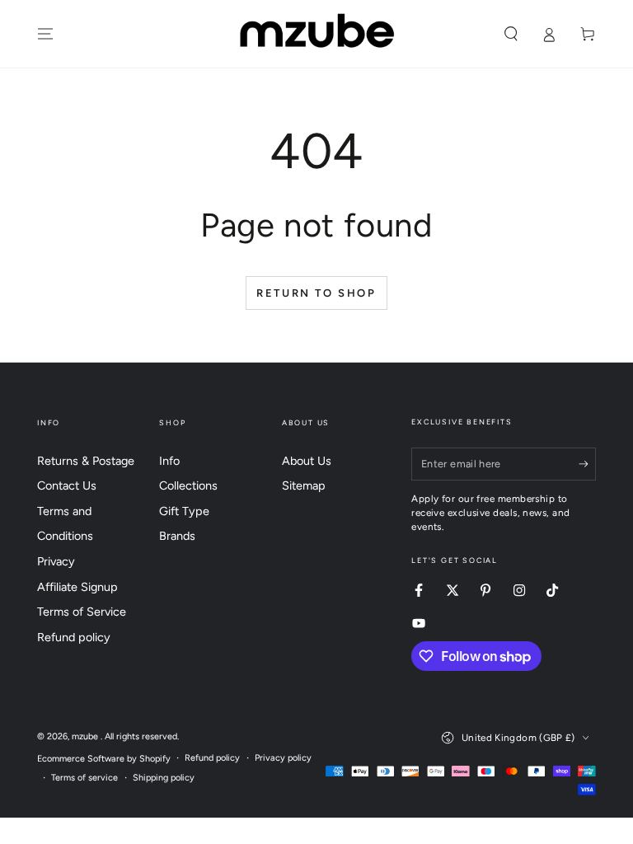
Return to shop (316, 293)
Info (169, 460)
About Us (306, 460)
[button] (510, 33)
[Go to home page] (317, 33)
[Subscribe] (587, 464)
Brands (177, 535)
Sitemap (304, 485)
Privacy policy (283, 758)
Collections (188, 485)
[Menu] (45, 33)
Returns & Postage (85, 460)
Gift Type (184, 511)
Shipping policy (164, 777)
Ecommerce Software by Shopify (104, 758)
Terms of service (84, 777)
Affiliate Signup (77, 586)
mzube (86, 736)
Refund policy (73, 637)
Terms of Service (81, 611)
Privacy (56, 561)
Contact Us (66, 485)
